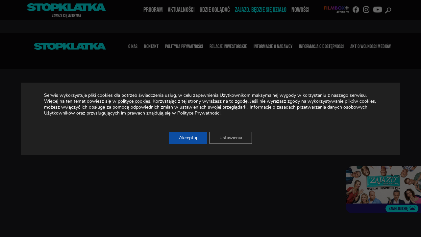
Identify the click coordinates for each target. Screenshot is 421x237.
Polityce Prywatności (198, 113)
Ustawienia (230, 138)
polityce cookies (134, 101)
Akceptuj (188, 138)
